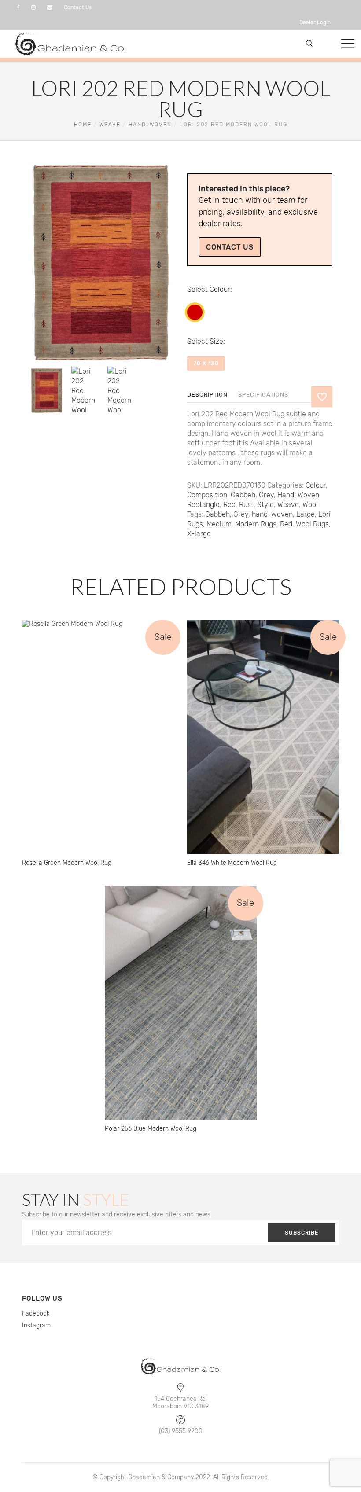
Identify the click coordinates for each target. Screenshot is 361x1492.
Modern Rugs (255, 524)
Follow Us (42, 1298)
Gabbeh (243, 495)
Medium (219, 524)
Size (216, 341)
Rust (246, 504)
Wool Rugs (312, 524)
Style (265, 504)
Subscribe (301, 1233)
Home (83, 124)
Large (305, 514)
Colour (220, 289)
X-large (199, 533)
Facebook (36, 1313)
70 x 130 (206, 363)
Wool (310, 504)
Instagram (36, 1325)
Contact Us (78, 7)
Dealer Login (315, 22)
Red (195, 312)
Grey (266, 495)
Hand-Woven (150, 124)
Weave (110, 124)
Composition (207, 495)
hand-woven (272, 514)
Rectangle (203, 504)
